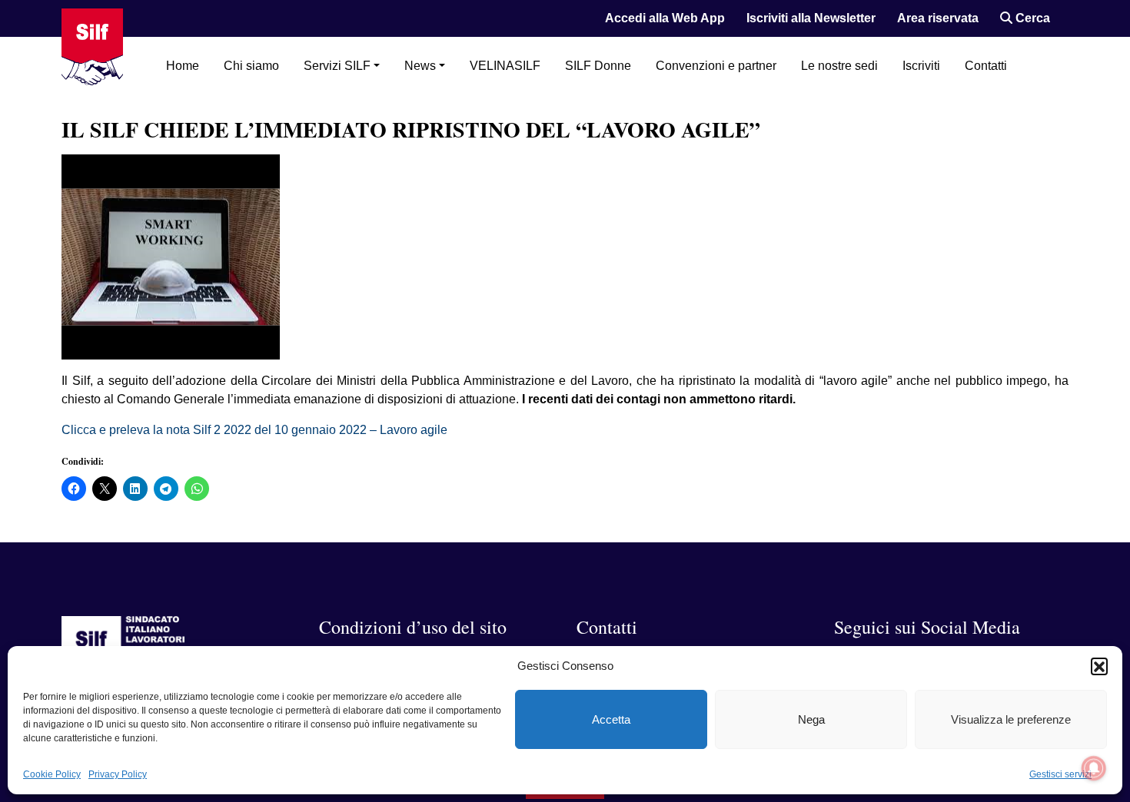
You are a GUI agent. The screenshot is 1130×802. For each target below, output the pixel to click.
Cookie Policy (52, 774)
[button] (1099, 666)
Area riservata (938, 18)
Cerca (1031, 18)
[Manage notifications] (1094, 768)
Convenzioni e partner (716, 65)
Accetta (611, 719)
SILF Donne (598, 65)
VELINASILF (505, 65)
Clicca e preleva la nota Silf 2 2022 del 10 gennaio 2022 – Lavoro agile (254, 429)
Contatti (986, 65)
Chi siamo (251, 65)
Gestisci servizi (1060, 774)
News (420, 65)
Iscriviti (921, 65)
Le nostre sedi (839, 65)
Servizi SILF (337, 65)
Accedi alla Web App (665, 18)
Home (182, 65)
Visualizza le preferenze (1011, 719)
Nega (811, 719)
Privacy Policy (117, 774)
